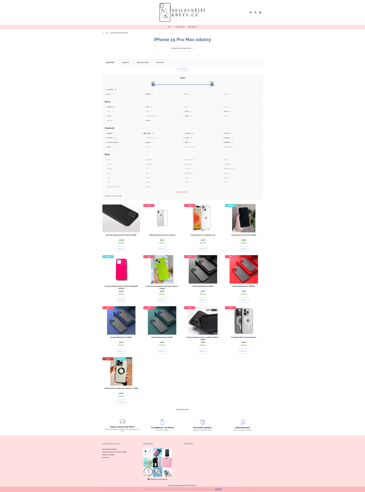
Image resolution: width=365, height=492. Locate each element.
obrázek (111, 169)
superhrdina (189, 164)
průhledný (228, 142)
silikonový (189, 133)
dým (226, 182)
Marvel (110, 160)
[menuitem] (169, 27)
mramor (149, 182)
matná (149, 120)
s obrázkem (228, 164)
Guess (110, 178)
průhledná (111, 107)
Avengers (150, 164)
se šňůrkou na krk (152, 138)
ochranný (111, 138)
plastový (150, 147)
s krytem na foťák (113, 142)
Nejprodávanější (142, 62)
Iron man (188, 169)
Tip (187, 94)
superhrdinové (190, 160)
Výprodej (227, 94)
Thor (148, 169)
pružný (188, 138)
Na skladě (111, 90)
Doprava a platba (108, 455)
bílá (187, 107)
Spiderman (150, 160)
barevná (111, 120)
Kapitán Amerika (230, 169)
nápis (226, 160)
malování (111, 164)
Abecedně (160, 62)
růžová (188, 111)
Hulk (109, 173)
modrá (110, 116)
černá (149, 107)
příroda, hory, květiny (115, 187)
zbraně (227, 173)
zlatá (149, 111)
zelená (188, 116)
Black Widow (190, 173)
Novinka (149, 94)
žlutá (110, 111)
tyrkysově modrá (152, 116)
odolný (150, 133)
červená (227, 111)
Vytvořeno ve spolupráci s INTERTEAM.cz (182, 485)
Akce (109, 94)
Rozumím (218, 489)
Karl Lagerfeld (229, 147)
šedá (226, 116)
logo (148, 173)
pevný (110, 147)
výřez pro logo (190, 147)
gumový (149, 142)
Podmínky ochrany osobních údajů (114, 452)
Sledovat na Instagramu (158, 479)
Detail (120, 249)
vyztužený (228, 138)
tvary (110, 182)
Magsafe (111, 133)
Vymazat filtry (181, 192)
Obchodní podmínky (109, 449)
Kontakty (105, 457)
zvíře (149, 178)
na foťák (227, 133)
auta (187, 182)
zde (213, 489)
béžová (227, 107)
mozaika (227, 178)
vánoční (149, 187)
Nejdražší (125, 62)
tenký (188, 142)
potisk (188, 178)
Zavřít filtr (181, 69)
